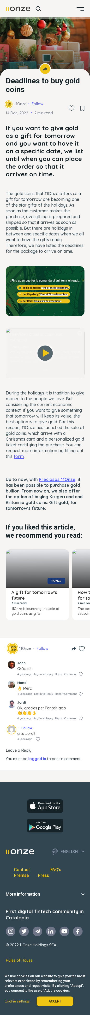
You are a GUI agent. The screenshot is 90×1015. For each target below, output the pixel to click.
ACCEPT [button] (55, 1001)
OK (45, 370)
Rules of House (19, 960)
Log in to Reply (43, 674)
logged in (37, 758)
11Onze (20, 103)
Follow (37, 103)
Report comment (66, 674)
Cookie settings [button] (17, 1001)
